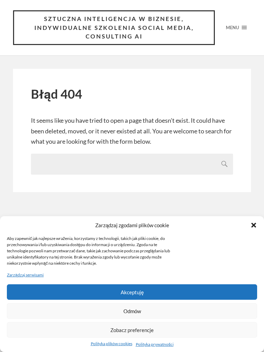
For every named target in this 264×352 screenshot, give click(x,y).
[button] (253, 225)
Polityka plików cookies (111, 343)
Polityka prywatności (155, 344)
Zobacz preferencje (132, 330)
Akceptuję (132, 292)
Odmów (132, 311)
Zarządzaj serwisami (25, 274)
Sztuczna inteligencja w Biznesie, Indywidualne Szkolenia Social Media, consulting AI (114, 27)
